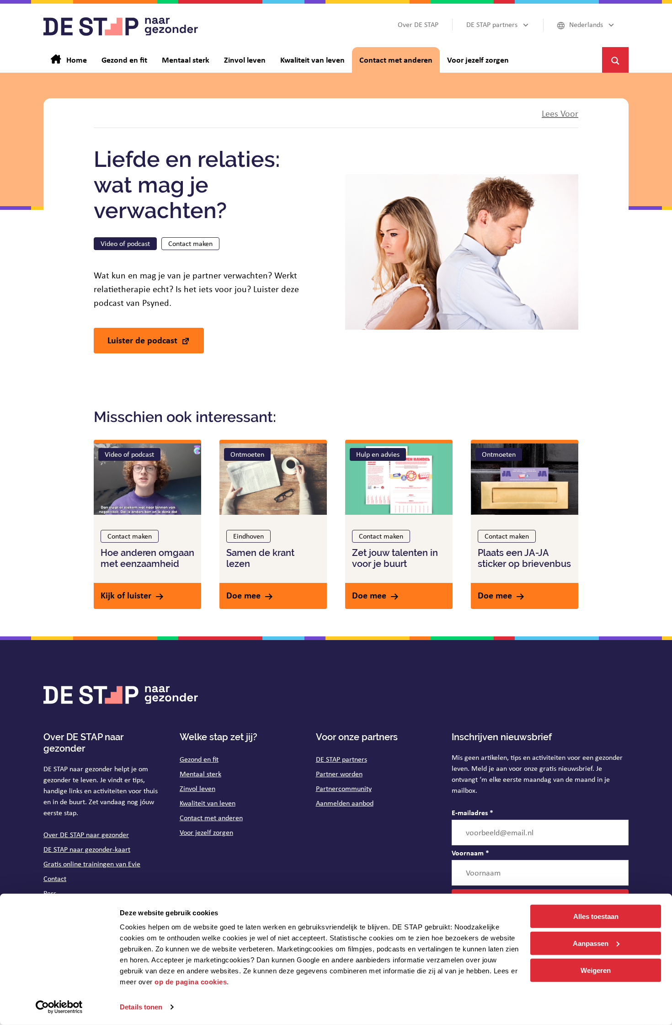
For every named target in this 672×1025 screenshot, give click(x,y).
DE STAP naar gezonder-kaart (86, 849)
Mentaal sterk (200, 774)
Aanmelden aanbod (344, 803)
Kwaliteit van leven (207, 803)
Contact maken (190, 243)
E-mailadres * (472, 812)
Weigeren (596, 970)
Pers (49, 893)
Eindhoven (248, 536)
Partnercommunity (344, 788)
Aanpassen (590, 943)
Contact (54, 878)
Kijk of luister (126, 595)
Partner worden (339, 774)
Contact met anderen (211, 817)
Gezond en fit (199, 759)
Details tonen (141, 1007)
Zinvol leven (197, 788)
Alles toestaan (596, 916)
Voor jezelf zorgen (206, 832)
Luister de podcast (142, 340)
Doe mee (243, 595)
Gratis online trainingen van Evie (91, 864)
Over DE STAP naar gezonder (86, 834)
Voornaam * (470, 853)
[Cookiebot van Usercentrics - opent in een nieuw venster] (59, 1007)
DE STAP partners (341, 759)
